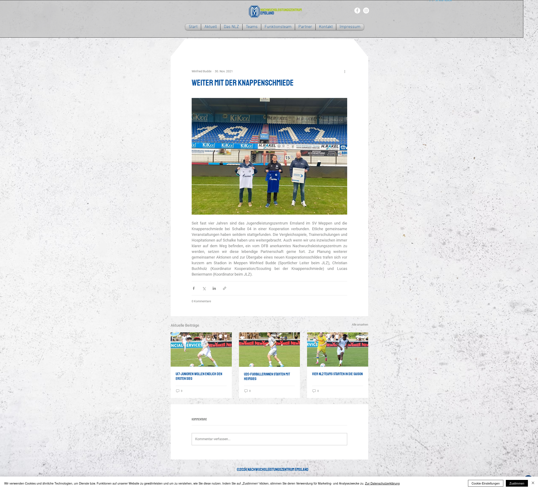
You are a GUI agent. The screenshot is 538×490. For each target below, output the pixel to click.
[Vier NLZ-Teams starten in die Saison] (337, 349)
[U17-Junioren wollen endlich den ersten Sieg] (201, 349)
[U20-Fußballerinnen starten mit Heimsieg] (269, 349)
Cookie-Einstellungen (486, 483)
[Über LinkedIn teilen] (214, 288)
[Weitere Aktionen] (344, 71)
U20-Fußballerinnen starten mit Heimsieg (267, 376)
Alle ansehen (360, 324)
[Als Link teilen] (225, 288)
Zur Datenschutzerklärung (382, 483)
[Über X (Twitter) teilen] (204, 288)
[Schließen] (532, 483)
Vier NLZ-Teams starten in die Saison (337, 374)
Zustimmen (516, 483)
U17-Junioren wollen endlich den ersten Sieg (199, 376)
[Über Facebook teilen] (194, 288)
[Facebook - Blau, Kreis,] (357, 10)
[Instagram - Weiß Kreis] (366, 10)
